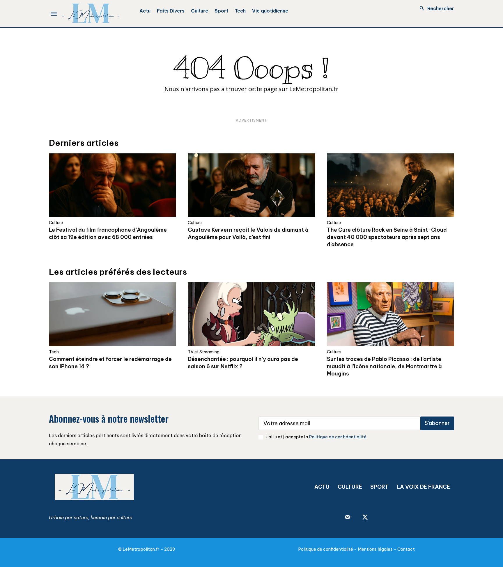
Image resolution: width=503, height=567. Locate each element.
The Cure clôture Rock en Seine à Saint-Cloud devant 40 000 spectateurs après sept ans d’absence (387, 237)
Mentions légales (375, 549)
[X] (365, 517)
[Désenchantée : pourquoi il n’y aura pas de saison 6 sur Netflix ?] (251, 314)
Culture (56, 223)
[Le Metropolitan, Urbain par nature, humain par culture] (90, 13)
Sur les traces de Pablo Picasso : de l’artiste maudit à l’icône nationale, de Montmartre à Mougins (384, 366)
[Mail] (347, 517)
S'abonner (437, 423)
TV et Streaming (203, 352)
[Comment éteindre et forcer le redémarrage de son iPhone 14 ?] (112, 314)
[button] (435, 8)
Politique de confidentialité (337, 437)
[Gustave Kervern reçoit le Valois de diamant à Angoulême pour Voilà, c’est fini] (251, 185)
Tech (54, 352)
